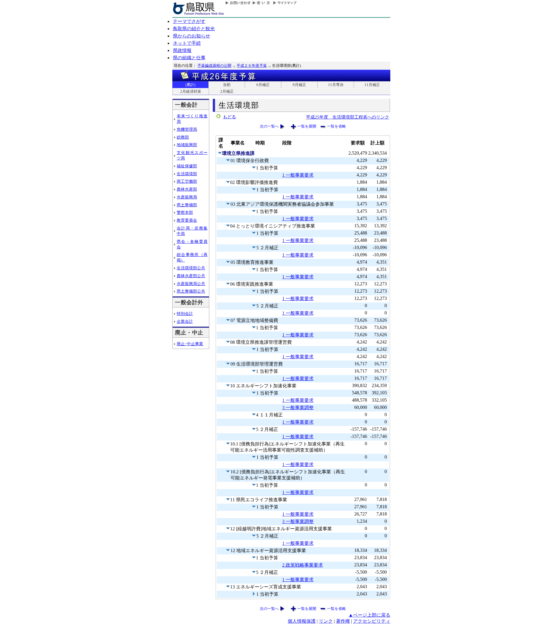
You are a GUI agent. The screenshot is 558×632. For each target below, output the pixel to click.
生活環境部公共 (191, 268)
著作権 (343, 621)
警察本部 (185, 212)
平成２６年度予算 (252, 65)
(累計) (190, 85)
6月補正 (263, 85)
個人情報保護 (302, 621)
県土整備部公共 (191, 291)
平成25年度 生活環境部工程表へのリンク (347, 116)
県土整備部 (187, 205)
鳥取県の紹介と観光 (194, 28)
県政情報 (182, 50)
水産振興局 (187, 197)
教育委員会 (187, 220)
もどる (229, 116)
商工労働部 (187, 181)
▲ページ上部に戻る (369, 615)
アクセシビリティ (371, 621)
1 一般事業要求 (298, 175)
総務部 (183, 137)
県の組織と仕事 (189, 57)
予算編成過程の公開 (214, 65)
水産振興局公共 (191, 283)
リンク (326, 621)
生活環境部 (187, 173)
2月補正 (227, 91)
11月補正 (372, 85)
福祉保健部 (187, 166)
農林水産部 (187, 189)
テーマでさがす (189, 21)
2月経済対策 (190, 91)
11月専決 (336, 85)
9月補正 (299, 85)
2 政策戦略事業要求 (302, 565)
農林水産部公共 (191, 275)
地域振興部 (187, 144)
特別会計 (185, 313)
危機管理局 (187, 129)
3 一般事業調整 (298, 407)
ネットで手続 (187, 43)
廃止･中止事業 (190, 343)
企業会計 (185, 321)
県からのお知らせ (191, 35)
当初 (226, 85)
